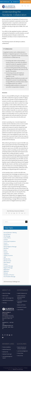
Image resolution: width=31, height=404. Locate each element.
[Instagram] (7, 335)
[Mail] (11, 335)
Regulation (6, 271)
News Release (7, 262)
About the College (6, 293)
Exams (5, 250)
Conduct (6, 239)
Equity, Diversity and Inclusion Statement (21, 347)
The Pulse (5, 302)
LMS (5, 257)
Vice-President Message (9, 276)
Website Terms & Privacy (18, 369)
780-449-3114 (5, 322)
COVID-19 (6, 245)
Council (5, 243)
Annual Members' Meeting (10, 232)
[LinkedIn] (9, 335)
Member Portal (7, 260)
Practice (5, 264)
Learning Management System (7, 357)
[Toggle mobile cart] (22, 6)
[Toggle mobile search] (25, 6)
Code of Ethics (7, 238)
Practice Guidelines (7, 347)
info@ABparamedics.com (7, 325)
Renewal (6, 273)
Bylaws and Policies (21, 305)
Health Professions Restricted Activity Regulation (21, 297)
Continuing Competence (10, 241)
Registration (7, 269)
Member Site (5, 351)
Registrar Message (8, 267)
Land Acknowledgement (22, 351)
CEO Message (7, 236)
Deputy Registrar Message (10, 246)
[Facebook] (5, 335)
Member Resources (7, 349)
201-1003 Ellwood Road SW (8, 317)
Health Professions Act (22, 293)
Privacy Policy (20, 353)
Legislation (6, 253)
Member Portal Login (7, 354)
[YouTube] (2, 337)
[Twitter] (2, 335)
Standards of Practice (9, 274)
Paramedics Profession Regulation (22, 301)
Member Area (7, 259)
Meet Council (5, 295)
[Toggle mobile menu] (28, 6)
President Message (8, 266)
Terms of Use (20, 355)
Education (6, 248)
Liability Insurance (8, 255)
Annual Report (7, 234)
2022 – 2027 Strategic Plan (8, 298)
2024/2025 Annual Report (8, 300)
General (5, 252)
